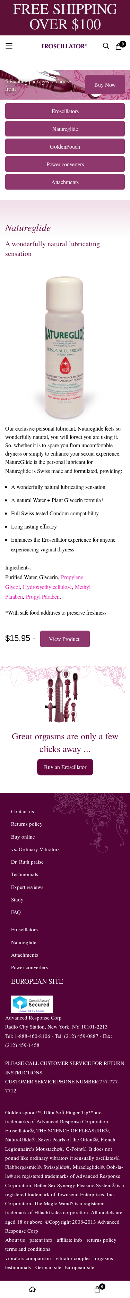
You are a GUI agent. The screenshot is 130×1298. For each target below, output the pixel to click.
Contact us (22, 811)
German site (48, 1267)
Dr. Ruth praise (27, 861)
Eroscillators (24, 929)
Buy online (23, 836)
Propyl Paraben (43, 596)
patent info (40, 1239)
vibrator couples (72, 1258)
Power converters (29, 967)
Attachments (24, 954)
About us (15, 1239)
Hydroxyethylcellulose (47, 586)
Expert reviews (27, 886)
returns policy (101, 1239)
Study (17, 899)
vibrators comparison (28, 1258)
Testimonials (24, 874)
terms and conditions (27, 1248)
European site (79, 1267)
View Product (65, 638)
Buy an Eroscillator (65, 767)
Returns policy (27, 823)
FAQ (16, 911)
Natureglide (23, 942)
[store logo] (64, 45)
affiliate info (69, 1239)
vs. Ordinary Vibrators (35, 849)
